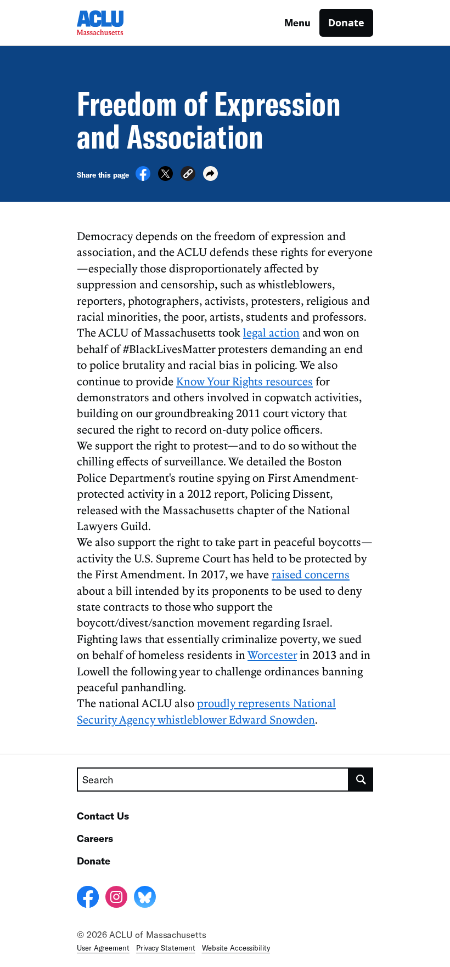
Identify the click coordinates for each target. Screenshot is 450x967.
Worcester (272, 654)
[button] (188, 175)
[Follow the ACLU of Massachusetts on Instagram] (116, 898)
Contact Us (103, 816)
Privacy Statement (165, 947)
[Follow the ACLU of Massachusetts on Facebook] (88, 898)
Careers (95, 838)
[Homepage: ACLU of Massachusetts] (115, 22)
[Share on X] (165, 178)
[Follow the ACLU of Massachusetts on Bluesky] (145, 898)
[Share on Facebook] (143, 178)
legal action (271, 332)
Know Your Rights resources (244, 381)
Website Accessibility (236, 947)
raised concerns (311, 574)
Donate (346, 22)
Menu (297, 22)
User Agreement (103, 947)
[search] (361, 779)
